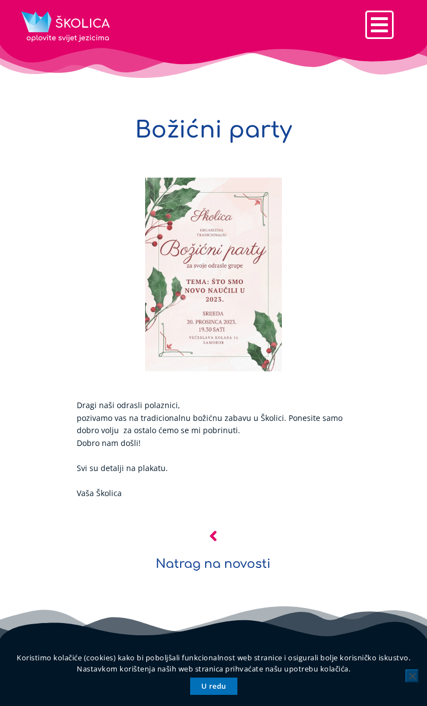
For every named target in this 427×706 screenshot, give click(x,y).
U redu (213, 686)
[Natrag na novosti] (213, 536)
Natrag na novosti (213, 564)
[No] (412, 676)
